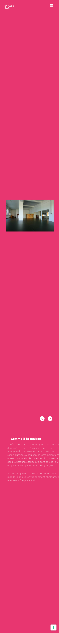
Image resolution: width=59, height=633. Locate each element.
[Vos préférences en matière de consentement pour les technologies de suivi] (53, 627)
